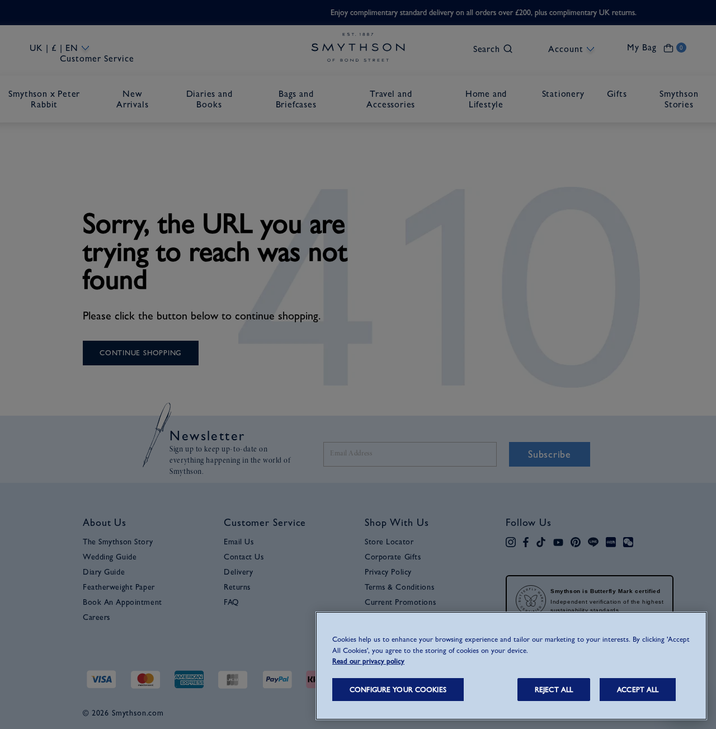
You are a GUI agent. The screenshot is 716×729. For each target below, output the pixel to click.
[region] (511, 666)
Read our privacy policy (368, 661)
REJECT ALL (554, 689)
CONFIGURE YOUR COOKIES (398, 689)
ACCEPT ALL (637, 689)
